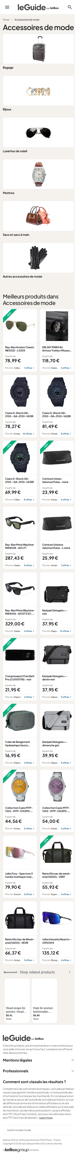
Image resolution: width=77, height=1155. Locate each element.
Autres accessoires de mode (22, 276)
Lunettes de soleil (15, 151)
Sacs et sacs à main (16, 235)
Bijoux (7, 109)
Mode (6, 19)
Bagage (8, 67)
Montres (8, 193)
